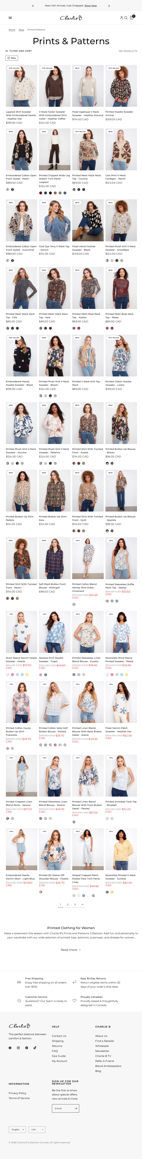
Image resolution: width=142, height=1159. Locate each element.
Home (12, 29)
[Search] (126, 17)
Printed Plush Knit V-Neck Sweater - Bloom (54, 383)
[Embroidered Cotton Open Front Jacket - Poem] (21, 149)
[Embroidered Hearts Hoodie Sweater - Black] (21, 355)
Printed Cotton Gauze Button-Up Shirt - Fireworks (18, 731)
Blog (98, 1071)
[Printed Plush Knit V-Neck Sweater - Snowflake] (121, 220)
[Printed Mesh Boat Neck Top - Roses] (78, 328)
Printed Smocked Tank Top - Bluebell (121, 803)
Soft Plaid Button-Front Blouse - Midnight (52, 586)
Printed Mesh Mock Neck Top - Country (86, 177)
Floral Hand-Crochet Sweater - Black (83, 248)
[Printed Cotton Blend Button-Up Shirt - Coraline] (12, 748)
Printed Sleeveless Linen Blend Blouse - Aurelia (86, 659)
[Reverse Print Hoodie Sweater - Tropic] (54, 632)
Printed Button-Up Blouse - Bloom (120, 451)
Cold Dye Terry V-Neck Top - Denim (54, 248)
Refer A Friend (104, 1061)
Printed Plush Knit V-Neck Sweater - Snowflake (120, 248)
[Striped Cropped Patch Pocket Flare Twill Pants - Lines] (88, 849)
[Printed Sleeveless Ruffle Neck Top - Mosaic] (117, 601)
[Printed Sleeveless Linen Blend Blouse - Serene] (78, 674)
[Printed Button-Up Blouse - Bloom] (121, 423)
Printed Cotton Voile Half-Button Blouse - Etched (53, 730)
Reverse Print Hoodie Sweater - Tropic (51, 659)
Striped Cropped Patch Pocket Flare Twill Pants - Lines (86, 878)
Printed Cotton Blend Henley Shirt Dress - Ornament (84, 587)
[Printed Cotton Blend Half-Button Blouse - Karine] (65, 745)
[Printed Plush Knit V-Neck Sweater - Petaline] (112, 260)
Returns (57, 1046)
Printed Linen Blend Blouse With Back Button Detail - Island (87, 731)
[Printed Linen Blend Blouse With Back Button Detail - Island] (88, 702)
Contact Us (59, 1036)
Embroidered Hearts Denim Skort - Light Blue (20, 877)
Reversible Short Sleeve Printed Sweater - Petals (119, 659)
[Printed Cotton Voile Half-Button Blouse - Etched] (54, 702)
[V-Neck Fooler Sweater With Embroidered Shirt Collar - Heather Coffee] (54, 86)
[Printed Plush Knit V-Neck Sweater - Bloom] (117, 260)
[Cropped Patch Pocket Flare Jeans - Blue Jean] (83, 895)
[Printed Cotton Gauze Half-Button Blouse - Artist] (40, 745)
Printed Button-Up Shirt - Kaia (53, 518)
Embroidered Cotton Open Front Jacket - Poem (21, 177)
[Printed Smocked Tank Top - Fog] (112, 818)
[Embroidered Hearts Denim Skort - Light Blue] (21, 849)
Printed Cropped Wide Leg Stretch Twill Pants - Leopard (54, 179)
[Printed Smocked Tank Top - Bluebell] (121, 776)
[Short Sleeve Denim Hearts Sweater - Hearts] (21, 632)
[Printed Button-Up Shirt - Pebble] (21, 491)
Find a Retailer (104, 1041)
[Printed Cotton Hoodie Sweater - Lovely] (121, 355)
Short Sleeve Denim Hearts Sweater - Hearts (21, 659)
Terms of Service (19, 1098)
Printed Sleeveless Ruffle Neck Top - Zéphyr (119, 586)
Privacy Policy (17, 1093)
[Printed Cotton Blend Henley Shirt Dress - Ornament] (88, 558)
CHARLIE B (103, 1026)
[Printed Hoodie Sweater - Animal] (121, 86)
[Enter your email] (75, 1108)
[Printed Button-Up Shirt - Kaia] (54, 491)
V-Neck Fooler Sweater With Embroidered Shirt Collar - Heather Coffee (53, 115)
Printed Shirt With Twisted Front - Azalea (87, 451)
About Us (101, 1036)
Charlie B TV (103, 1056)
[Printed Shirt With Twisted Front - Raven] (78, 463)
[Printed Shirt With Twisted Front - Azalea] (88, 423)
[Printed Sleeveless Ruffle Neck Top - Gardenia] (107, 601)
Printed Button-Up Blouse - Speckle (120, 518)
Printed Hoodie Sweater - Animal (120, 113)
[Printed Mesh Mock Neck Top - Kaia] (83, 189)
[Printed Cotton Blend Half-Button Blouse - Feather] (60, 745)
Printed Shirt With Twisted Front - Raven (21, 586)
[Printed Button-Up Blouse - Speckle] (112, 463)
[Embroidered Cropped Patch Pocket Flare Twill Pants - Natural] (78, 895)
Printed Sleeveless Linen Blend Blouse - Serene (53, 803)
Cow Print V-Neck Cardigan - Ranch (115, 177)
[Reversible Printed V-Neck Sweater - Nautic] (107, 892)
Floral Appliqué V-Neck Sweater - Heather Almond (87, 113)
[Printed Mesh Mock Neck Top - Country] (88, 149)
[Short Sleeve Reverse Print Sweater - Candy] (12, 674)
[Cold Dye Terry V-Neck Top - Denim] (54, 220)
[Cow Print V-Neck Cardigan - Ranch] (121, 149)
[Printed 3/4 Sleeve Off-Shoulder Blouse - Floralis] (54, 849)
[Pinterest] (29, 1048)
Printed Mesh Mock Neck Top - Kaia (53, 316)
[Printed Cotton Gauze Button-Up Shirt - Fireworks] (21, 702)
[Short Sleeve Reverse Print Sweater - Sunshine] (27, 674)
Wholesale (102, 1046)
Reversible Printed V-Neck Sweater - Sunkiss (120, 877)
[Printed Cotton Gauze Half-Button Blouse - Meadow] (50, 745)
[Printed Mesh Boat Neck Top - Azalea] (88, 288)
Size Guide (59, 1056)
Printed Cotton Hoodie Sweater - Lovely (118, 383)
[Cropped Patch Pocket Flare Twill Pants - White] (88, 895)
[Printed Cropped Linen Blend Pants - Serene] (21, 776)
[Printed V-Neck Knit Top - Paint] (88, 355)
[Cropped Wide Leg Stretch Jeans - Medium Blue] (65, 193)
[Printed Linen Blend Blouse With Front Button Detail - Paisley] (88, 776)
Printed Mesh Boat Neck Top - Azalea (86, 316)
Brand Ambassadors (108, 1066)
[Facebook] (12, 1048)
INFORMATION (19, 1083)
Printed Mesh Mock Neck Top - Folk (20, 316)
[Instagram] (21, 1048)
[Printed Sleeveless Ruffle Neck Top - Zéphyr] (121, 558)
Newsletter (102, 1051)
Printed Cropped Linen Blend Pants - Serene (19, 803)
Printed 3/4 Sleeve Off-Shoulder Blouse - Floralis (53, 877)
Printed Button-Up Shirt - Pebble (20, 518)
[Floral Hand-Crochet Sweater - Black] (88, 220)
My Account (59, 1061)
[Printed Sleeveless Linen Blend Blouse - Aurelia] (88, 632)
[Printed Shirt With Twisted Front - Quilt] (83, 463)
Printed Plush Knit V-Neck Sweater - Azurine (21, 451)
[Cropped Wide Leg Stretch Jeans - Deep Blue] (45, 193)
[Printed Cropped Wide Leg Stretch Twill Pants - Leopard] (54, 149)
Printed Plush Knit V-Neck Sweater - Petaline (54, 451)
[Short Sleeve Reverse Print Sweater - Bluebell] (22, 674)
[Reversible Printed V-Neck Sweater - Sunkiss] (121, 849)
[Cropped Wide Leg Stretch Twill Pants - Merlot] (40, 193)
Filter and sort (21, 51)
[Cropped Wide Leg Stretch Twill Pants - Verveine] (60, 193)
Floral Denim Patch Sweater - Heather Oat (118, 730)
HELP (56, 1026)
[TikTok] (37, 1048)
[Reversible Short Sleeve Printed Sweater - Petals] (17, 674)
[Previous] (33, 6)
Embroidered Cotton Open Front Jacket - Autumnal (21, 248)
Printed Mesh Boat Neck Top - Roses (119, 316)
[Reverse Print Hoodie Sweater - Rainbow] (40, 674)
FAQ (55, 1051)
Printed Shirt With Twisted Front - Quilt (87, 518)
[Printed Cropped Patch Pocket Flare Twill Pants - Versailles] (93, 895)
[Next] (109, 6)
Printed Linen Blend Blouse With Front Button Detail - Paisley (87, 805)
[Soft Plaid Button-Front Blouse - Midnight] (54, 558)
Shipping (58, 1041)
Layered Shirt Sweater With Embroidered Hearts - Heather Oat (21, 115)
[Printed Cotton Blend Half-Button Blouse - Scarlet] (55, 745)
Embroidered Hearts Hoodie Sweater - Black (19, 383)
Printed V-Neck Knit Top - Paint (86, 383)
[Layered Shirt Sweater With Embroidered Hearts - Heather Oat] (21, 86)
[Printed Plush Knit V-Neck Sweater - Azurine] (107, 260)
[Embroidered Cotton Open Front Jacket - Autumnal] (7, 189)
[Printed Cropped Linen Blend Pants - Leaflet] (7, 818)
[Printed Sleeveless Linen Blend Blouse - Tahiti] (74, 674)
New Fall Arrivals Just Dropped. (71, 5)
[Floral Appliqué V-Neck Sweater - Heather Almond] (88, 86)
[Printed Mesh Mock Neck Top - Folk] (78, 189)
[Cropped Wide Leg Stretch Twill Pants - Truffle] (55, 193)
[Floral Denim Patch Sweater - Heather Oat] (121, 702)
